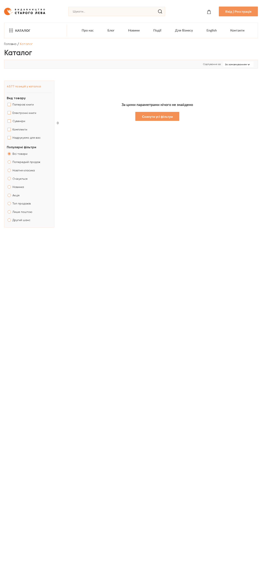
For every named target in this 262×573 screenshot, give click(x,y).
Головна (10, 44)
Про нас (88, 30)
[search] (160, 11)
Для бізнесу (184, 30)
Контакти (237, 30)
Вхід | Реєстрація (238, 11)
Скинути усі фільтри (157, 116)
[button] (238, 64)
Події (157, 30)
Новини (134, 30)
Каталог (22, 30)
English (212, 30)
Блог (111, 30)
